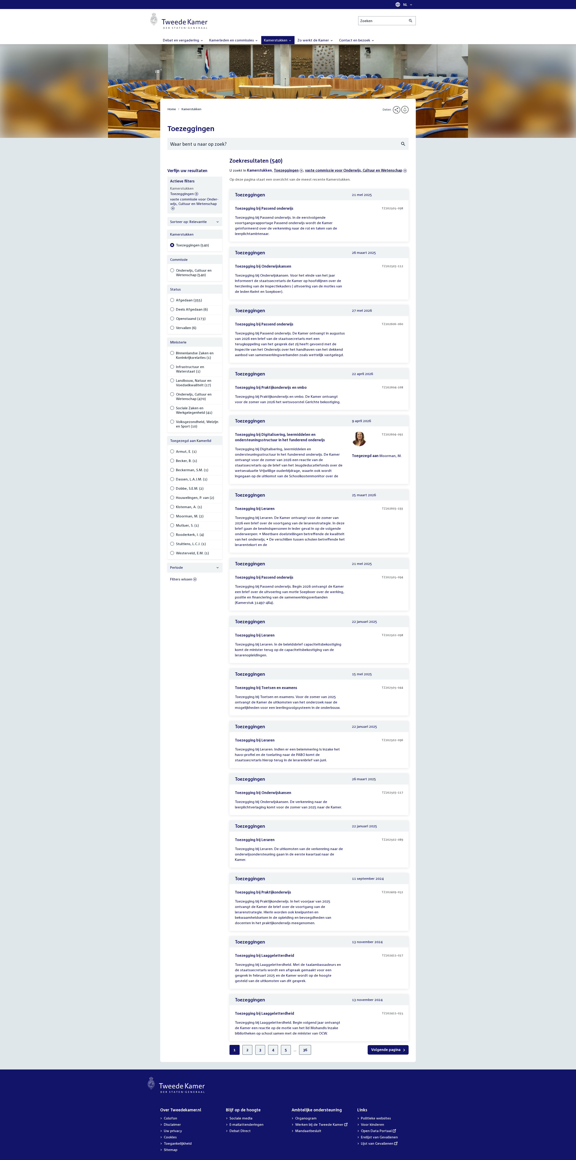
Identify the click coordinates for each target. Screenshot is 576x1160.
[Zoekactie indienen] (411, 20)
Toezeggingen (286, 170)
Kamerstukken (191, 109)
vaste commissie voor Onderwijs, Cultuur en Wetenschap (353, 170)
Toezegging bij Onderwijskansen (263, 266)
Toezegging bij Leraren (254, 508)
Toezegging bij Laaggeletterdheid (264, 955)
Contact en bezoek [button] (355, 40)
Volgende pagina (386, 1049)
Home (171, 109)
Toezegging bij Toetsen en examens (266, 687)
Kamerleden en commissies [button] (232, 40)
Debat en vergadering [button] (181, 40)
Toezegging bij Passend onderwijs (264, 208)
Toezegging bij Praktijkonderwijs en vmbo (271, 387)
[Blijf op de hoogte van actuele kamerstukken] (405, 109)
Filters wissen (181, 579)
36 (305, 1050)
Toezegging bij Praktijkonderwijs (263, 892)
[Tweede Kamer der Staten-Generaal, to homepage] (178, 21)
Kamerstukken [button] (276, 40)
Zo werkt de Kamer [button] (313, 40)
